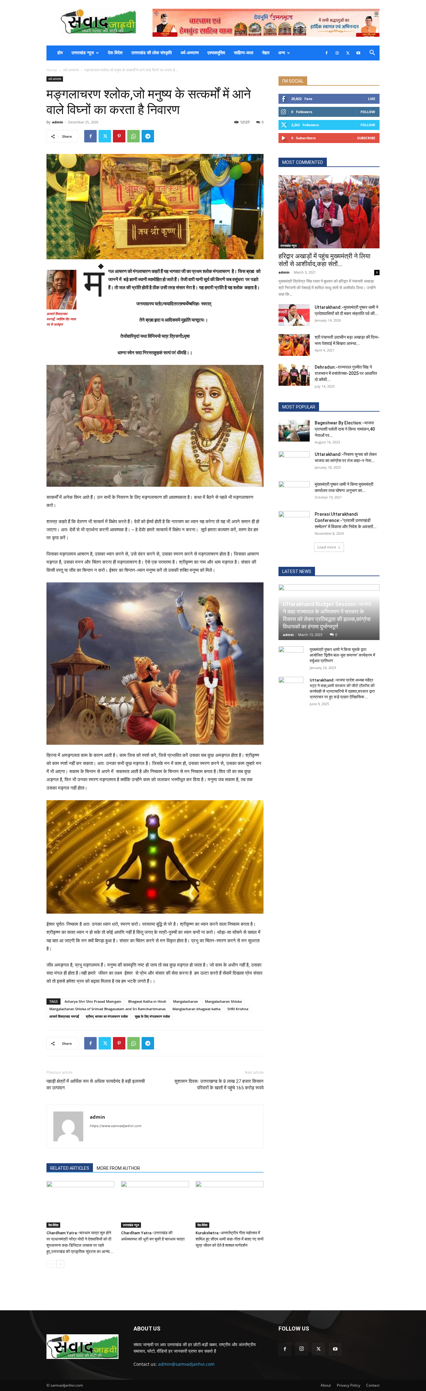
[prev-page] (50, 1264)
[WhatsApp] (133, 136)
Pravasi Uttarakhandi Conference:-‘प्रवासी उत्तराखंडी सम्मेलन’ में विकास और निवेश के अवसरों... (346, 520)
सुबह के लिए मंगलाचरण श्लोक (152, 1016)
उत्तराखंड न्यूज (82, 52)
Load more (326, 547)
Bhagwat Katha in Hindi (147, 1001)
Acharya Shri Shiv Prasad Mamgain (93, 1001)
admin (57, 122)
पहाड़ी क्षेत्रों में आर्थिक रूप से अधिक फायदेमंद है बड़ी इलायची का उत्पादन (95, 1084)
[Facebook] (326, 52)
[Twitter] (347, 52)
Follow (368, 111)
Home (51, 70)
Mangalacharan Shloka (223, 1001)
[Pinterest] (119, 136)
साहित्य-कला (243, 52)
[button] (372, 53)
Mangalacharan (185, 1001)
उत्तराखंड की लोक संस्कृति (151, 52)
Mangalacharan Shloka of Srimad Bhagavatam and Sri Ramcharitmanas (107, 1008)
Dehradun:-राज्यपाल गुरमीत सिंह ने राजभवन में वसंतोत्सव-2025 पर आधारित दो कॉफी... (346, 373)
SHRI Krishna (237, 1008)
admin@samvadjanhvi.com (186, 1364)
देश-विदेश (115, 52)
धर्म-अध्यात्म (190, 52)
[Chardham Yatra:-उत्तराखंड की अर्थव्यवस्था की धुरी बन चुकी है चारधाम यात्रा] (155, 1204)
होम (60, 52)
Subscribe (366, 138)
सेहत (265, 52)
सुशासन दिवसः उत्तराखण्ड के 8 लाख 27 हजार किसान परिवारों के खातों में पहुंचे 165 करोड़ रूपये (219, 1084)
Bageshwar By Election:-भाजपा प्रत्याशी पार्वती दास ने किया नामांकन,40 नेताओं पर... (345, 429)
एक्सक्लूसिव (216, 52)
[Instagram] (337, 52)
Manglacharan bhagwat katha (196, 1008)
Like (371, 98)
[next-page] (60, 1264)
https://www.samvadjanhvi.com (116, 1126)
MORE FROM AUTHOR (118, 1168)
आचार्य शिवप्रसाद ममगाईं (64, 1016)
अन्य (281, 52)
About (326, 1385)
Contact (373, 1385)
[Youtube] (358, 52)
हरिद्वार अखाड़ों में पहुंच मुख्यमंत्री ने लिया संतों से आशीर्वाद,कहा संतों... (324, 260)
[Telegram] (148, 136)
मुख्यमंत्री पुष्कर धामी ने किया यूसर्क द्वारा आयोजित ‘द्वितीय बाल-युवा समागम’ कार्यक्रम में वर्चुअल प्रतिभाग (342, 655)
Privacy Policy (348, 1385)
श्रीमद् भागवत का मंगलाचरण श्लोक (107, 1016)
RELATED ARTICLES (69, 1168)
